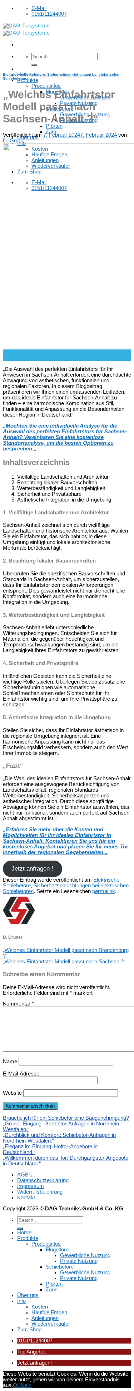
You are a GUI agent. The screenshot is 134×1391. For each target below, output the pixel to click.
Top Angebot (31, 1352)
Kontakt (26, 1197)
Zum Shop (29, 1329)
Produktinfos (46, 86)
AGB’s (25, 1175)
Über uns (28, 1295)
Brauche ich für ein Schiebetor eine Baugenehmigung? (66, 1118)
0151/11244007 (35, 1341)
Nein (26, 1385)
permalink (103, 891)
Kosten (39, 1307)
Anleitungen (45, 1318)
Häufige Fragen (49, 1312)
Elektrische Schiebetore (24, 74)
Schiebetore (60, 1267)
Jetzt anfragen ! (32, 868)
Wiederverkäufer (50, 1324)
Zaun (52, 132)
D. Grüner (14, 140)
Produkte (27, 80)
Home (24, 1232)
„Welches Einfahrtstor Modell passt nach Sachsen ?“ (64, 961)
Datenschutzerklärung (43, 1180)
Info (21, 1301)
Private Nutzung (79, 1261)
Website (12, 1093)
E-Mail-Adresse (21, 1074)
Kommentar (18, 1004)
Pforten (54, 126)
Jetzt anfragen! (34, 1363)
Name (10, 1061)
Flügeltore (57, 1250)
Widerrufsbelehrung (40, 1192)
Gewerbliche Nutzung (85, 1255)
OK (17, 1385)
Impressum (30, 1186)
